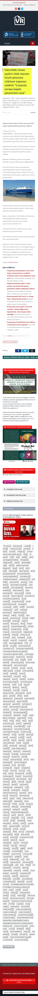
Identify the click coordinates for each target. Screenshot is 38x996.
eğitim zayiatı (7, 671)
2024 (24, 554)
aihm (10, 565)
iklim (23, 721)
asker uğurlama (16, 588)
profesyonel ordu (25, 837)
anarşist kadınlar (22, 574)
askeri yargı (18, 593)
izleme (28, 740)
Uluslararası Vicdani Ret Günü (21, 901)
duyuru (5, 668)
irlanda (20, 735)
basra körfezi (14, 618)
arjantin (23, 582)
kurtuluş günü (7, 776)
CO (25, 643)
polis (4, 837)
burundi (5, 637)
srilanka (5, 876)
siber (5, 859)
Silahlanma (6, 865)
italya (5, 342)
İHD (17, 721)
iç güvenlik (20, 718)
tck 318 (5, 884)
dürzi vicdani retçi (19, 665)
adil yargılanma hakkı (10, 560)
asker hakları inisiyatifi (17, 585)
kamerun (16, 751)
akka (14, 568)
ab (17, 557)
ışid (4, 746)
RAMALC (13, 840)
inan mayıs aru (8, 723)
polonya (13, 837)
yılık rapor (23, 934)
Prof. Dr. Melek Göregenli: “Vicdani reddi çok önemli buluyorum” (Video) (18, 516)
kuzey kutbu (27, 776)
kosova (21, 771)
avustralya (21, 604)
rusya (14, 848)
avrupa (5, 601)
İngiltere (26, 723)
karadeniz (15, 757)
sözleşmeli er (24, 873)
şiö (21, 865)
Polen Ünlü (24, 834)
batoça (24, 618)
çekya (5, 640)
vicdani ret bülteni (9, 915)
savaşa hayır (7, 857)
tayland (20, 882)
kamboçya (6, 751)
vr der (11, 929)
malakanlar (18, 787)
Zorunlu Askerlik (20, 940)
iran (13, 735)
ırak (17, 743)
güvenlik (15, 704)
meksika (22, 793)
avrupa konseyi (17, 601)
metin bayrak (23, 796)
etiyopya (6, 679)
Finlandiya (6, 690)
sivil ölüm (16, 868)
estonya (16, 676)
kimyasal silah (15, 759)
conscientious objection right (12, 654)
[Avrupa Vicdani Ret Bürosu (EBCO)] (27, 37)
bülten (14, 635)
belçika (24, 621)
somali (25, 870)
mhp (18, 798)
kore (4, 771)
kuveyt (17, 776)
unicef (11, 904)
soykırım (13, 873)
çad (13, 637)
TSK (17, 890)
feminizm (6, 687)
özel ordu (25, 826)
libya (27, 782)
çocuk (12, 646)
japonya (21, 746)
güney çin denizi (8, 701)
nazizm (5, 812)
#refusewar (17, 546)
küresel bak (19, 773)
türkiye (13, 893)
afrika (16, 563)
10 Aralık (26, 549)
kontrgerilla (25, 768)
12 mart (11, 551)
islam (5, 737)
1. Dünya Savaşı (15, 549)
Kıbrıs (25, 759)
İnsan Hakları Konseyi (10, 732)
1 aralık (26, 546)
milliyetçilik (17, 801)
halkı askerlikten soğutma (17, 707)
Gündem (32, 112)
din (16, 660)
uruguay (19, 904)
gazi (4, 696)
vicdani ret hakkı (8, 918)
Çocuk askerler (23, 646)
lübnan (14, 784)
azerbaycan (7, 610)
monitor (5, 807)
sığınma (24, 868)
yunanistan (7, 940)
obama (29, 818)
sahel (29, 848)
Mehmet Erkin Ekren (9, 793)
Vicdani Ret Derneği (24, 915)
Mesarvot (13, 796)
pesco (21, 832)
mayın (5, 790)
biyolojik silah (15, 629)
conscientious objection (23, 649)
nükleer (13, 818)
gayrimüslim (19, 693)
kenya (5, 759)
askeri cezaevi (17, 590)
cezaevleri (22, 640)
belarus (15, 621)
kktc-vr (20, 765)
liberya (20, 782)
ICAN (29, 718)
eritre (5, 673)
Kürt (27, 773)
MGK (4, 798)
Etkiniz (14, 679)
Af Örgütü (23, 560)
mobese (28, 804)
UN (4, 904)
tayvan (28, 882)
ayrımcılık (30, 607)
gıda (25, 696)
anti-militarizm (24, 576)
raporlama (6, 843)
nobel (27, 815)
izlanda (20, 740)
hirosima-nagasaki (19, 712)
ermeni (21, 673)
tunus (25, 890)
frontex (24, 690)
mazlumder (15, 790)
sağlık (22, 848)
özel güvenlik (13, 826)
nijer (13, 815)
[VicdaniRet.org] (19, 19)
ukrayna (20, 895)
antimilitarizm (23, 579)
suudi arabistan (8, 882)
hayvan (13, 710)
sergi (25, 857)
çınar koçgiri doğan (15, 643)
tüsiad (5, 895)
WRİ (27, 929)
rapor (21, 840)
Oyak (22, 823)
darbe (29, 657)
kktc (13, 765)
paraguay (6, 832)
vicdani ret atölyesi (9, 912)
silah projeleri (14, 862)
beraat (5, 624)
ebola (29, 668)
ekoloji (17, 671)
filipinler (15, 687)
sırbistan (17, 870)
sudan (14, 876)
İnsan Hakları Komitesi (21, 729)
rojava (13, 845)
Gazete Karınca (13, 262)
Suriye (15, 879)
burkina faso (24, 635)
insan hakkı (7, 726)
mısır (20, 804)
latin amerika (21, 779)
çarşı (28, 637)
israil (20, 737)
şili (16, 865)
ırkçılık (25, 743)
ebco (21, 668)
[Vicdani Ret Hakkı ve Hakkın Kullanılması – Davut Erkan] (14, 475)
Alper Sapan (23, 571)
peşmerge (29, 832)
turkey (5, 893)
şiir (22, 859)
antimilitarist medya (9, 579)
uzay (27, 904)
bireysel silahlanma (17, 626)
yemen (26, 931)
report (15, 843)
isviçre (5, 740)
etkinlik (22, 679)
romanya (22, 845)
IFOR (4, 721)
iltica (29, 721)
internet (5, 735)
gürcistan (6, 704)
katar (23, 757)
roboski (23, 843)
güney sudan (21, 701)
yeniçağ (13, 934)
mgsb (11, 798)
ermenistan (7, 676)
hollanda (16, 715)
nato (23, 809)
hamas (5, 710)
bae (15, 610)
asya (23, 599)
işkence (28, 735)
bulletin (5, 635)
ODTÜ (5, 820)
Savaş (5, 851)
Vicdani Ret (6, 909)
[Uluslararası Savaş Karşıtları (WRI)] (11, 37)
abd (23, 557)
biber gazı (14, 624)
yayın (5, 931)
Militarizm (6, 801)
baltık (13, 615)
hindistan (6, 712)
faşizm (26, 685)
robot (5, 845)
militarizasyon (27, 798)
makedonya (7, 787)
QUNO (5, 840)
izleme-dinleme (8, 743)
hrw (24, 715)
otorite (15, 823)
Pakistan (6, 829)
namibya (15, 809)
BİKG (22, 624)
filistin (23, 687)
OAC (22, 818)
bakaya (5, 615)
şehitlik (17, 857)
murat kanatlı (24, 807)
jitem (30, 746)
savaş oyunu (15, 854)
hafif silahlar (26, 704)
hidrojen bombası (25, 710)
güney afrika (29, 698)
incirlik (18, 723)
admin (10, 336)
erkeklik (12, 673)
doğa (22, 660)
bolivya (5, 632)
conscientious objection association (14, 651)
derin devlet (7, 660)
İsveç (28, 737)
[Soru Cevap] (19, 963)
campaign (20, 637)
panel (15, 829)
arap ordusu (14, 582)
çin (4, 643)
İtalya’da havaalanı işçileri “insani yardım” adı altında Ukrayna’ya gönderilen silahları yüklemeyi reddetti (21, 286)
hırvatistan (6, 715)
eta (24, 676)
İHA (11, 721)
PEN (14, 832)
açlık (30, 557)
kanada (5, 754)
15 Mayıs (20, 551)
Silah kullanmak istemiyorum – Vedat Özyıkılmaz (19, 5)
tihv (4, 890)
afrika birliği (25, 563)
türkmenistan (24, 893)
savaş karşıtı (13, 342)
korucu (12, 771)
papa (21, 829)
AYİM (14, 607)
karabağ (14, 754)
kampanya (25, 751)
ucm (12, 895)
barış (20, 615)
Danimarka (19, 657)
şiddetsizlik (13, 859)
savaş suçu (26, 854)
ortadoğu (20, 820)
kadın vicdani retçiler (18, 748)
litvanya (5, 784)
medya (24, 790)
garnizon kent (7, 693)
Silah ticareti (26, 862)
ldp (29, 779)
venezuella (24, 906)
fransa (15, 690)
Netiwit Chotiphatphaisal (19, 812)
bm (24, 629)
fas (19, 685)
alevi (20, 568)
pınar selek (6, 834)
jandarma (13, 746)
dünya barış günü (16, 662)
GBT (18, 696)
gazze (11, 696)
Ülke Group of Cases (16, 898)
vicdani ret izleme (19, 926)
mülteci (14, 807)
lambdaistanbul (8, 779)
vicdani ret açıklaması (23, 909)
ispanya (12, 737)
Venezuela (14, 906)
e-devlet (14, 668)
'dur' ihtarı (6, 546)
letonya (5, 782)
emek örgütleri (27, 671)
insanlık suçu (25, 732)
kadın (5, 748)
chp (30, 640)
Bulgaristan (27, 632)
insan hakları (18, 726)
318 (11, 557)
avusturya (6, 607)
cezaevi (12, 640)
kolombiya (6, 768)
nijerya (20, 815)
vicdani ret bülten (24, 912)
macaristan (23, 784)
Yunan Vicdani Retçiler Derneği (20, 937)
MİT (13, 804)
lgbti (13, 782)
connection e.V (8, 649)
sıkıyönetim (7, 870)
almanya (11, 571)
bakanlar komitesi (19, 612)
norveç (5, 818)
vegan (5, 906)
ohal (11, 820)
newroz (5, 815)
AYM (21, 607)
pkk (16, 834)
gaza (28, 693)
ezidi (13, 685)
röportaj (5, 848)
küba (10, 773)
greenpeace (7, 698)
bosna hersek (15, 632)
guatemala (17, 698)
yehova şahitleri (15, 931)
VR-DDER (19, 929)
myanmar (6, 809)
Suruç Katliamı (26, 879)
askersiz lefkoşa (16, 596)
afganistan (6, 563)
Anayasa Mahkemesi (10, 576)
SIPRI (27, 865)
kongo (16, 768)
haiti (4, 707)
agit (4, 565)
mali (26, 787)
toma (10, 890)
